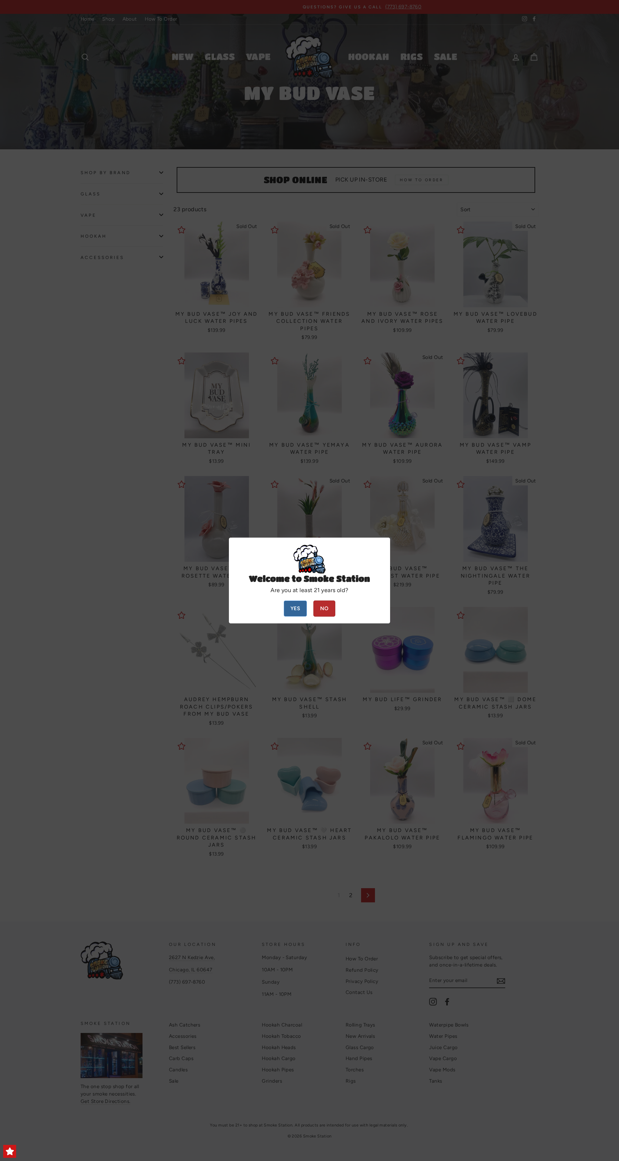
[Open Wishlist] (9, 1151)
